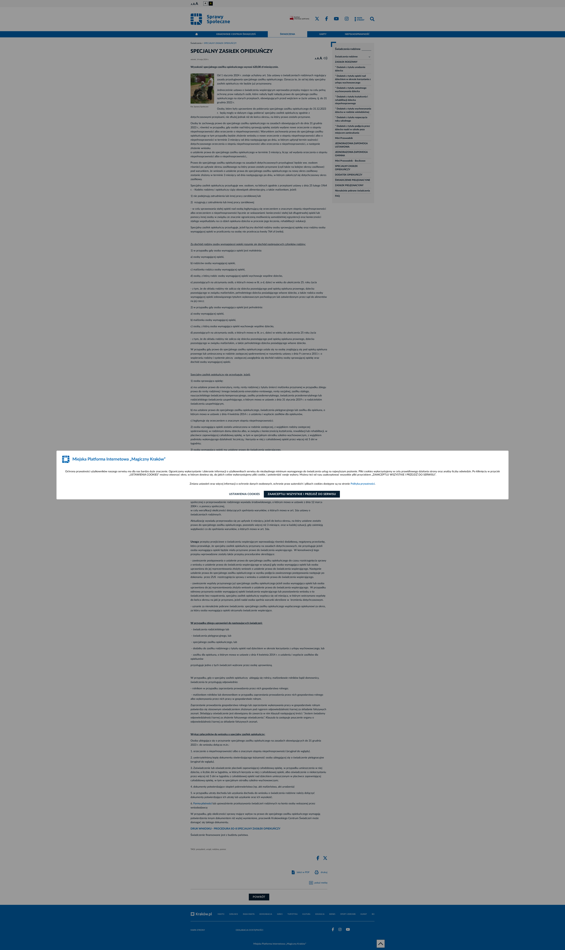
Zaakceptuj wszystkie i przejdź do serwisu (302, 494)
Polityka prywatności (363, 484)
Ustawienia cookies (244, 494)
